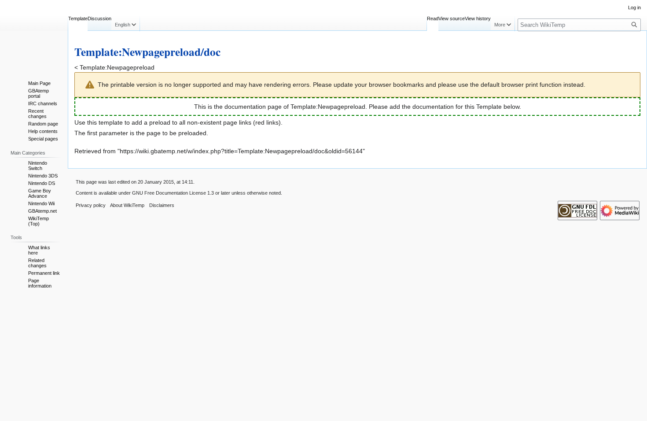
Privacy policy (91, 205)
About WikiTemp (127, 205)
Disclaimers (161, 205)
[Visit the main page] (34, 35)
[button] (125, 23)
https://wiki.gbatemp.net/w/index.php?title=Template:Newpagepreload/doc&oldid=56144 (241, 151)
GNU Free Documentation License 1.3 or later (181, 193)
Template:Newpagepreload (117, 67)
